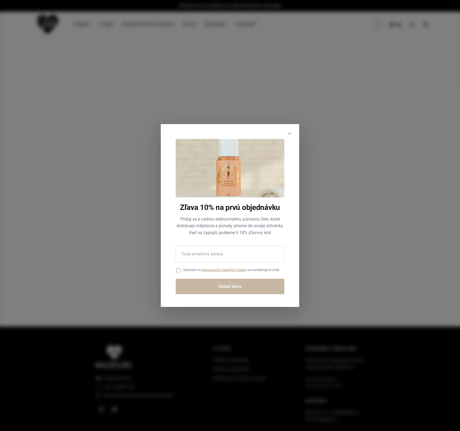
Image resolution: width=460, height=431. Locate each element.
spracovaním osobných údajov (224, 270)
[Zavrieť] (289, 133)
